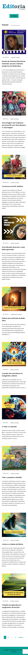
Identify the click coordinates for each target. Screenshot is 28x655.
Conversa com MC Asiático (12, 186)
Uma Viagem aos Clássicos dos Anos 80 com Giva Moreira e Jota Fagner (14, 125)
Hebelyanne (14, 314)
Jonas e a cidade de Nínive (12, 544)
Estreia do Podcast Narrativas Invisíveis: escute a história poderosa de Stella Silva (13, 63)
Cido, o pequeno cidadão (12, 477)
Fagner (12, 119)
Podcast (13, 57)
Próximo (20, 637)
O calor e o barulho (9, 427)
